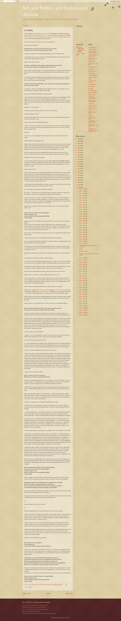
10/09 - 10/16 (82, 214)
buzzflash (63, 144)
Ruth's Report (91, 73)
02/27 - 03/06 (82, 299)
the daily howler (39, 42)
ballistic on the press (40, 289)
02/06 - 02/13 (82, 305)
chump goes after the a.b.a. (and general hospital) (34, 607)
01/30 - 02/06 (82, 308)
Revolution (91, 88)
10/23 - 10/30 (82, 209)
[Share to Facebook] (30, 587)
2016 (79, 161)
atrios (38, 194)
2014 (79, 166)
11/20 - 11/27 (82, 200)
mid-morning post (45, 33)
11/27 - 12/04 (82, 198)
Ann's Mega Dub (92, 84)
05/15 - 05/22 (82, 273)
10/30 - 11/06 (82, 207)
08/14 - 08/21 (82, 232)
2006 (79, 184)
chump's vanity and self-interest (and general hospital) (35, 605)
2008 (79, 180)
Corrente (90, 115)
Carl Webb (90, 103)
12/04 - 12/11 (82, 195)
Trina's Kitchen (92, 71)
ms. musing (48, 35)
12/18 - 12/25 (82, 191)
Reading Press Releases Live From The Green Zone (93, 130)
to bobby (81, 249)
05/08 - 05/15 (82, 276)
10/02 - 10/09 (82, 216)
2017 (79, 159)
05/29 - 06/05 (82, 269)
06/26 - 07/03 (82, 260)
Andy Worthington (92, 92)
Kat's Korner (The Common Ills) (92, 59)
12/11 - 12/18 (82, 193)
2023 (79, 145)
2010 (79, 175)
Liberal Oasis (91, 110)
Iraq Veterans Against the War (92, 101)
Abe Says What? (92, 90)
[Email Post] (66, 584)
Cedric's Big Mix (92, 49)
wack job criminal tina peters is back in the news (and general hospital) (39, 613)
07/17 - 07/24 (82, 241)
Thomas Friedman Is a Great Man (93, 55)
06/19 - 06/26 (82, 262)
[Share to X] (28, 587)
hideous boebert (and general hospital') (31, 611)
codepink (61, 35)
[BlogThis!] (26, 587)
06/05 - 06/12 (82, 267)
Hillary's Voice (91, 94)
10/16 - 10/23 (82, 211)
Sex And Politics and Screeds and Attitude (81, 49)
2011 (79, 173)
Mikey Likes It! (92, 61)
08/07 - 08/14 (82, 234)
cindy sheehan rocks (29, 37)
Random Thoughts (92, 108)
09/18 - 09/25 (82, 220)
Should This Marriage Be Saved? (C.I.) (93, 126)
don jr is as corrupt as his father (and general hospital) (35, 609)
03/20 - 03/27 (82, 292)
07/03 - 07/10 (82, 257)
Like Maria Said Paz (93, 67)
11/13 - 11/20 (82, 202)
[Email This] (25, 587)
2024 (79, 143)
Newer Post (26, 593)
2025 (79, 141)
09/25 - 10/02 (82, 218)
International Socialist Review (92, 97)
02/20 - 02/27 (82, 301)
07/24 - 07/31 (82, 239)
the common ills (36, 33)
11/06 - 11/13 (82, 204)
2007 (79, 182)
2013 (79, 168)
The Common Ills (92, 47)
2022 (79, 148)
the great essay (39, 35)
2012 (79, 171)
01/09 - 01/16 (82, 315)
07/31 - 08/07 (82, 236)
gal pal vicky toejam (41, 291)
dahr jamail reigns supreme (50, 37)
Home (48, 593)
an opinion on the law (59, 289)
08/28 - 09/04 (82, 227)
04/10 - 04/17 (82, 285)
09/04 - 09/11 (82, 225)
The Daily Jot (91, 69)
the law (58, 274)
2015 (79, 164)
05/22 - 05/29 (82, 271)
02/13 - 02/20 (82, 303)
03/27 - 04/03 (82, 289)
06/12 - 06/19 (82, 264)
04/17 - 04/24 (82, 283)
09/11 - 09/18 (82, 223)
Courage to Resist (92, 105)
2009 (79, 177)
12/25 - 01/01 (82, 188)
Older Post (69, 593)
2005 (79, 187)
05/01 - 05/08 (82, 278)
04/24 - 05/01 (82, 280)
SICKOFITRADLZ (92, 75)
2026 (79, 139)
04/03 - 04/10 (82, 287)
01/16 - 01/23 (82, 312)
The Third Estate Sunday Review (92, 52)
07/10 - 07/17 (82, 243)
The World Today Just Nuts (92, 81)
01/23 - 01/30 (82, 310)
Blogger (68, 617)
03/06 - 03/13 (82, 296)
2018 (79, 157)
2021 (79, 150)
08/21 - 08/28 (82, 230)
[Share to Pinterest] (31, 587)
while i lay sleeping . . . (84, 251)
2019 (79, 155)
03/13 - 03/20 (82, 294)
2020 (79, 152)
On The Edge (91, 86)
